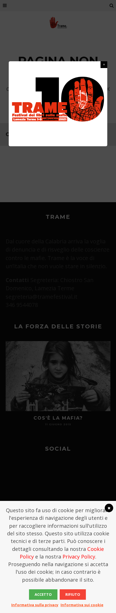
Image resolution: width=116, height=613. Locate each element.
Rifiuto (72, 594)
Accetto (43, 594)
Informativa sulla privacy (34, 604)
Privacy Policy (79, 556)
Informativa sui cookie (82, 604)
